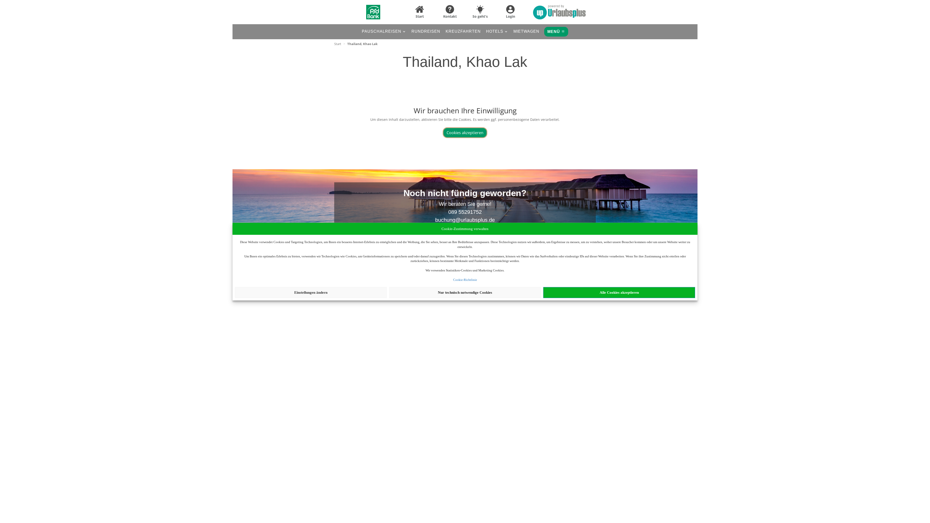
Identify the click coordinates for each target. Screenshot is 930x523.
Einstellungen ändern (310, 292)
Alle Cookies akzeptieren (619, 292)
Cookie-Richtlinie (465, 280)
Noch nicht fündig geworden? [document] (465, 193)
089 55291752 (465, 212)
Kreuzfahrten (463, 31)
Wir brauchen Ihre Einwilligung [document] (465, 111)
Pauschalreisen (381, 31)
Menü (553, 32)
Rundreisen (425, 31)
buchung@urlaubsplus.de (465, 220)
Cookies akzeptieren (465, 132)
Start (337, 44)
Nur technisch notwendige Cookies (465, 292)
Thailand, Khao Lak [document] (362, 44)
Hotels (494, 31)
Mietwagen (526, 31)
